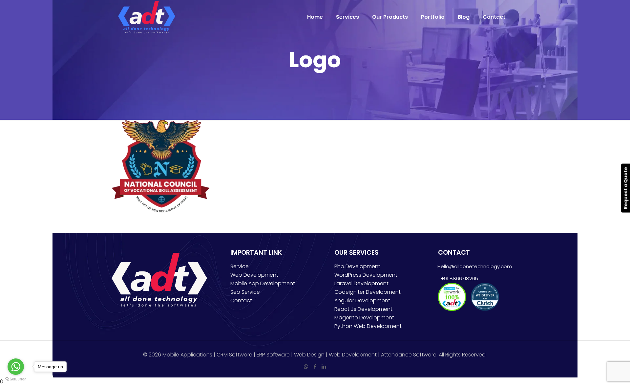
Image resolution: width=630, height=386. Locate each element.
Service (239, 266)
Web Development (254, 275)
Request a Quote (625, 188)
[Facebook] (314, 366)
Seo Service (245, 292)
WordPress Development (365, 275)
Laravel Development (361, 283)
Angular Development (362, 300)
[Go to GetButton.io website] (15, 379)
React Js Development (363, 309)
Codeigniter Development (367, 292)
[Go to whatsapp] (16, 366)
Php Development (357, 266)
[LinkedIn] (323, 366)
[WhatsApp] (306, 366)
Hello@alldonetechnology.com (474, 266)
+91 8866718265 (458, 278)
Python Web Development (368, 326)
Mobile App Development (262, 283)
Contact (241, 300)
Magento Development (364, 317)
